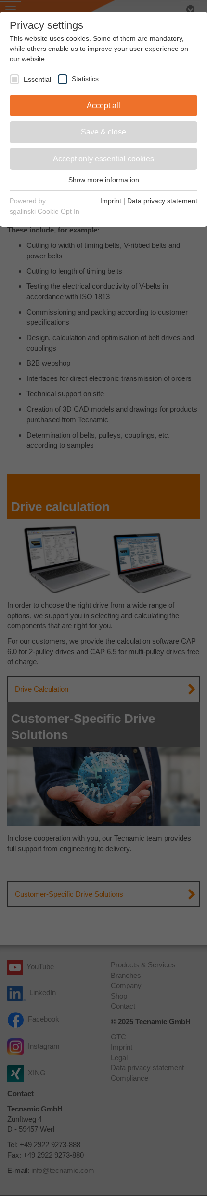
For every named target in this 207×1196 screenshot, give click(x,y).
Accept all (103, 105)
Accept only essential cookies (103, 159)
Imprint (110, 201)
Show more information (103, 179)
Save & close (103, 132)
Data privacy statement (162, 201)
